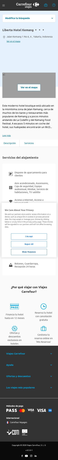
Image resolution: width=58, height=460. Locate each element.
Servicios (29, 143)
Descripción (10, 143)
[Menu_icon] (3, 5)
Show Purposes (29, 252)
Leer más (6, 135)
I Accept (29, 236)
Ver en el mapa (13, 41)
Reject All (29, 244)
